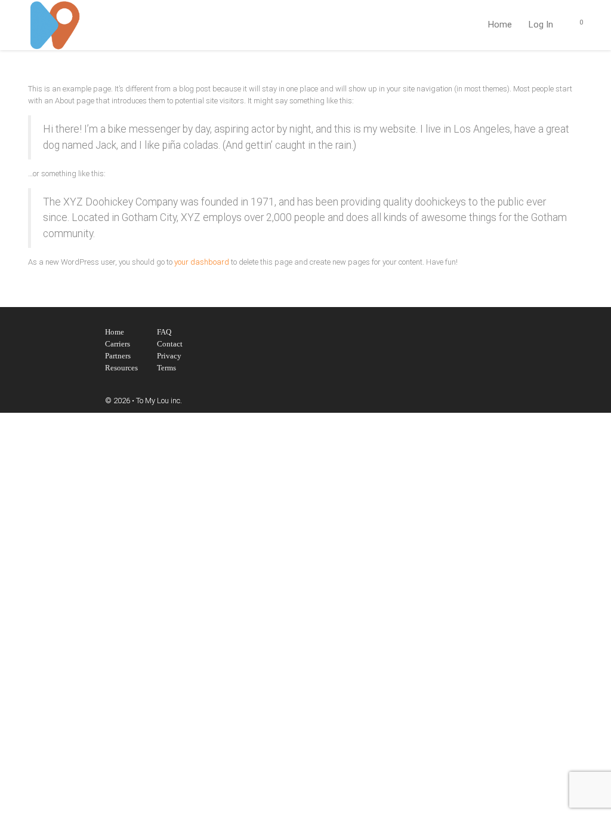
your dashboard (201, 261)
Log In (541, 24)
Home (500, 24)
